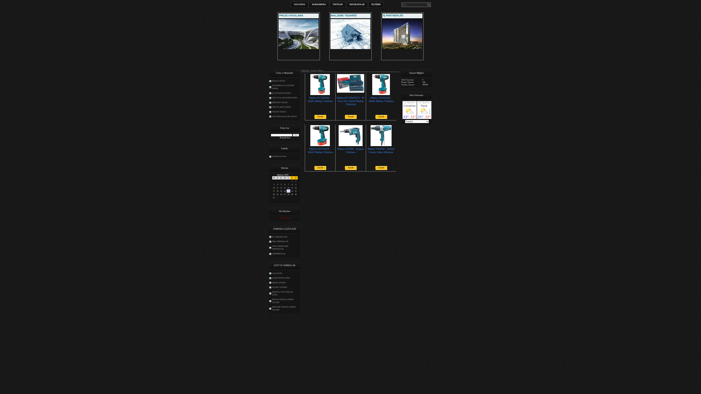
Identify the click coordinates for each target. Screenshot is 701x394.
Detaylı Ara (285, 137)
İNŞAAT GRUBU (278, 81)
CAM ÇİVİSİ (277, 273)
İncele (320, 116)
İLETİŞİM (375, 4)
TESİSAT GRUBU (279, 112)
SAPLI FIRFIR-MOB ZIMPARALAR (280, 247)
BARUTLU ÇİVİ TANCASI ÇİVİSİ (282, 293)
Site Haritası (285, 218)
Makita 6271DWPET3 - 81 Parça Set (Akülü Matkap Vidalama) (351, 100)
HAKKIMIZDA (319, 4)
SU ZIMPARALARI (279, 237)
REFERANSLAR (357, 4)
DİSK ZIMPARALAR (280, 241)
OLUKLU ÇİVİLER (279, 287)
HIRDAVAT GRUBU (280, 102)
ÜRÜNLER (338, 4)
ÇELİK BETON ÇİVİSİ (281, 278)
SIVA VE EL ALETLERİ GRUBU (284, 98)
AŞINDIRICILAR (278, 254)
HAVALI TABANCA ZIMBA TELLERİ (283, 300)
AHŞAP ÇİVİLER (279, 283)
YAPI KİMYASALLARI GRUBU (284, 116)
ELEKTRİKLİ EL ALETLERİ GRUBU (283, 86)
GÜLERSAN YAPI (279, 156)
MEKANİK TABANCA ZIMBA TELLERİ (284, 308)
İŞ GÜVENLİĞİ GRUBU (281, 93)
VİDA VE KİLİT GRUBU (281, 107)
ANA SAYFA (299, 4)
